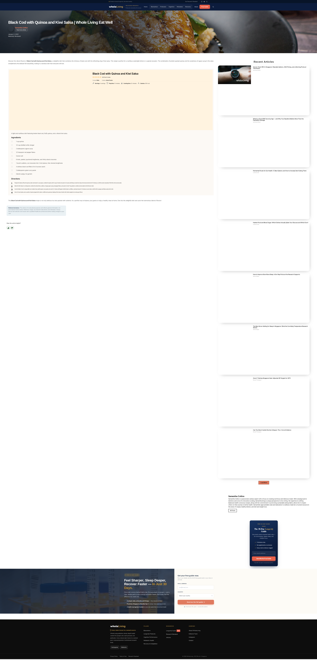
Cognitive (171, 7)
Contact (191, 640)
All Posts (232, 510)
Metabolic (180, 7)
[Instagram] (202, 1)
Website (124, 647)
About (196, 7)
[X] (207, 1)
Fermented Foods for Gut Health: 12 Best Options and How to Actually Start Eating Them (279, 171)
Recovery (188, 7)
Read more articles (21, 30)
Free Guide (204, 7)
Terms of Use (123, 656)
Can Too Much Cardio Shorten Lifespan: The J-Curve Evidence (272, 430)
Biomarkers (154, 7)
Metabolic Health (149, 640)
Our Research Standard (191, 1)
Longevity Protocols (149, 634)
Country (180, 592)
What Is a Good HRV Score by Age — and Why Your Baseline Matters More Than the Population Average (278, 119)
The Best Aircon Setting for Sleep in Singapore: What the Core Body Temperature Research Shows (280, 326)
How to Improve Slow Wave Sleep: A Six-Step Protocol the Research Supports (276, 274)
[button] (263, 482)
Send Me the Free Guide (263, 558)
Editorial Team (193, 634)
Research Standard (172, 634)
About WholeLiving (194, 630)
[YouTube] (204, 1)
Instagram (115, 647)
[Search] (213, 6)
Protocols (163, 7)
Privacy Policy (114, 656)
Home (145, 7)
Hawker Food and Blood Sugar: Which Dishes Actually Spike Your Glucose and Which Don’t (280, 222)
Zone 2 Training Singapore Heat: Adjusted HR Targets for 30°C (272, 378)
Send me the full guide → (196, 602)
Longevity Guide (173, 631)
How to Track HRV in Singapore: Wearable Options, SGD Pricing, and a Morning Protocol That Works (279, 67)
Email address (182, 583)
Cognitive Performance (150, 637)
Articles (168, 637)
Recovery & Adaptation (150, 644)
